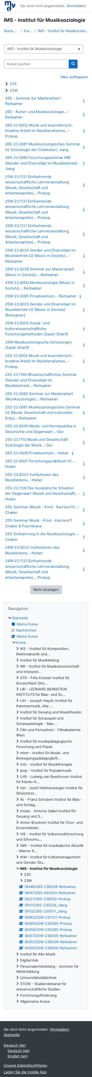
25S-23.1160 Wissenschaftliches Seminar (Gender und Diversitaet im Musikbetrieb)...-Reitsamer (41, 380)
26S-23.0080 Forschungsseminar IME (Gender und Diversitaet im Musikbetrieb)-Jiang (42, 163)
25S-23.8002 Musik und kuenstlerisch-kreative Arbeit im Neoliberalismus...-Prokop (39, 361)
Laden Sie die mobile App (25, 1072)
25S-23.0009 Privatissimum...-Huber (37, 453)
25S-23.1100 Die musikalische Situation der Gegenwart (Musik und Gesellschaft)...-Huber (42, 493)
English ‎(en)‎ (18, 1056)
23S (13, 83)
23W (14, 90)
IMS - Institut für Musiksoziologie (63, 31)
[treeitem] (46, 810)
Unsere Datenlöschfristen (25, 1065)
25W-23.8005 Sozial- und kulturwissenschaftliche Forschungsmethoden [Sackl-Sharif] (36, 328)
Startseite (11, 31)
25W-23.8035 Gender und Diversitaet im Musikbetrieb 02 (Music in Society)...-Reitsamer (40, 256)
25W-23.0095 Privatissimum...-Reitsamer (41, 296)
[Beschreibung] (85, 101)
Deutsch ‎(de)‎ (15, 1045)
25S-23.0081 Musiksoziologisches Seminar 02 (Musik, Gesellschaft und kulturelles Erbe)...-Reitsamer (42, 412)
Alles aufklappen (74, 77)
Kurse (28, 31)
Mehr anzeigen (46, 589)
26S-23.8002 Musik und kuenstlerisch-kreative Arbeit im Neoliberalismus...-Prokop (39, 131)
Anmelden (76, 6)
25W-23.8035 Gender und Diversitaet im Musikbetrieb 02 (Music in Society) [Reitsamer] (40, 309)
